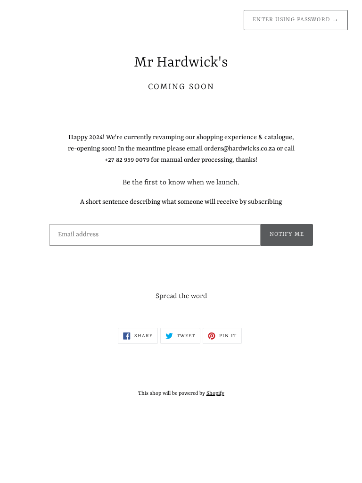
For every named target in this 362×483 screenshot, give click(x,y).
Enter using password (296, 20)
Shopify (215, 393)
